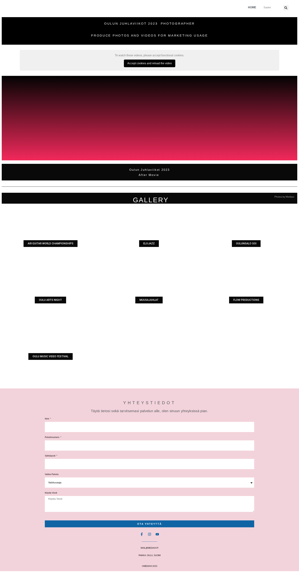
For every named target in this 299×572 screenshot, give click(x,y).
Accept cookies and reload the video (149, 63)
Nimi (47, 419)
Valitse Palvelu (52, 474)
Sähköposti (50, 456)
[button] (286, 7)
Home (252, 7)
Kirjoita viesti (51, 493)
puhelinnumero (52, 437)
